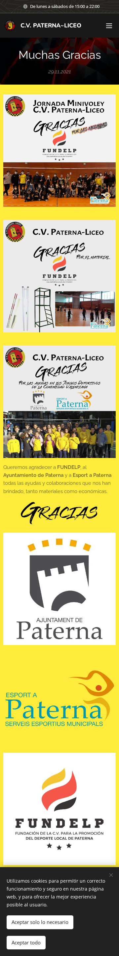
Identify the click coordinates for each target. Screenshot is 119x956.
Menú (109, 25)
